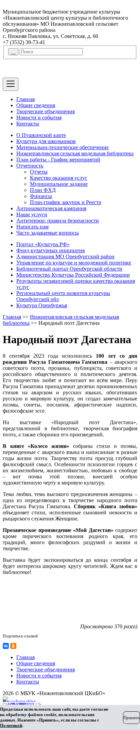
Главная (25, 99)
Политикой (11, 725)
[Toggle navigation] (10, 84)
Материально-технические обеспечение (62, 147)
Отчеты (39, 172)
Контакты (27, 123)
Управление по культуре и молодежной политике (73, 262)
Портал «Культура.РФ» (43, 244)
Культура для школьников (46, 141)
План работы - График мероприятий (58, 159)
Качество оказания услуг (58, 178)
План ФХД (43, 190)
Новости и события (39, 117)
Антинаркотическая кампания (51, 208)
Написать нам (32, 227)
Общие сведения (35, 105)
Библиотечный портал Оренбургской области (69, 269)
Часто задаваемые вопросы (47, 233)
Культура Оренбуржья (41, 305)
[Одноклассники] (13, 646)
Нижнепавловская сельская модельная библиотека (75, 153)
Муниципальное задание (59, 184)
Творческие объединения (45, 111)
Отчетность (29, 166)
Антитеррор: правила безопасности (57, 220)
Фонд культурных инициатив (50, 250)
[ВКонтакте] (6, 646)
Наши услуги (31, 214)
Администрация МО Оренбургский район (65, 256)
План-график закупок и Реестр (65, 202)
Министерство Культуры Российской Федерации (73, 275)
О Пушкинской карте (41, 135)
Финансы (41, 196)
